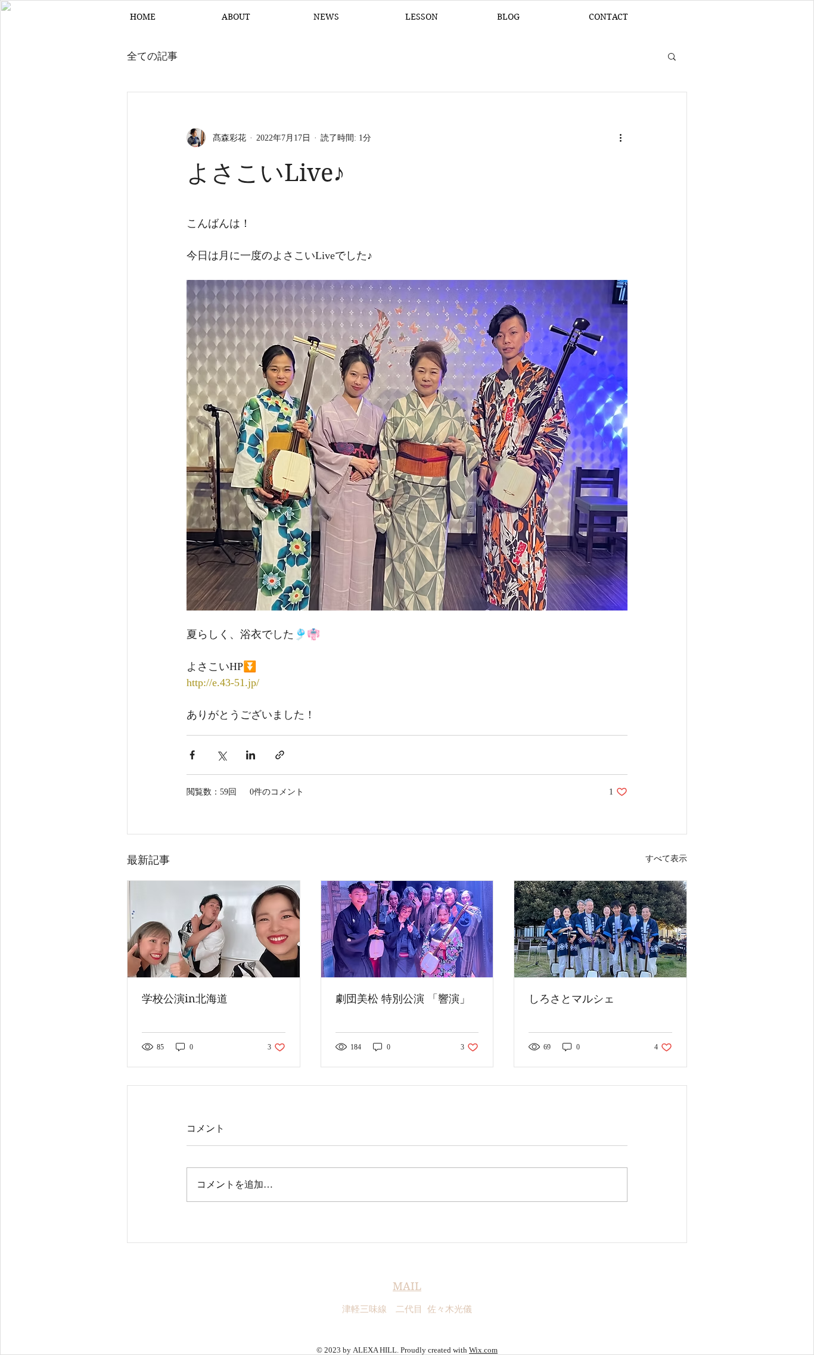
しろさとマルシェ (571, 998)
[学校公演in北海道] (214, 929)
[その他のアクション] (620, 137)
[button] (672, 56)
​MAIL (407, 1286)
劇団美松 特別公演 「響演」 (402, 998)
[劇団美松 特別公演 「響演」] (407, 929)
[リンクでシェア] (279, 755)
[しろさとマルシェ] (600, 929)
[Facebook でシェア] (192, 755)
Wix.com (483, 1349)
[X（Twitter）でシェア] (221, 755)
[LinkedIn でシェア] (250, 755)
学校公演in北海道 (185, 998)
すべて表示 (666, 858)
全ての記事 (152, 56)
